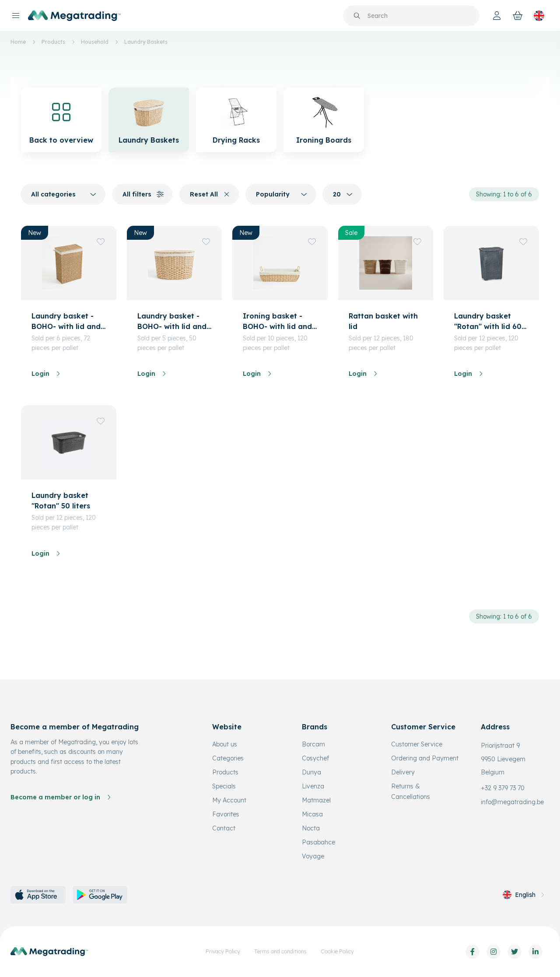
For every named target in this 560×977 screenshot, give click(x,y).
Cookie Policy (337, 951)
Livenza (313, 786)
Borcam (313, 744)
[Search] (357, 15)
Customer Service (416, 744)
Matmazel (316, 800)
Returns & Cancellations (410, 791)
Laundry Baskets (146, 42)
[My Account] (497, 15)
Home (18, 42)
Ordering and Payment (424, 758)
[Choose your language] (539, 15)
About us (224, 744)
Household (94, 42)
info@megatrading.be (512, 802)
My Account (229, 800)
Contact (223, 828)
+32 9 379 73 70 (503, 788)
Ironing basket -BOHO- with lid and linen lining (277, 322)
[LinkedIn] (535, 952)
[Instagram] (493, 952)
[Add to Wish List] (100, 241)
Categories (228, 758)
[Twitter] (515, 952)
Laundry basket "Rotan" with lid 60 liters (488, 322)
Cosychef (315, 758)
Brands (314, 726)
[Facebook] (473, 952)
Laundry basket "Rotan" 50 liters (61, 500)
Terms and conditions (280, 951)
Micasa (312, 814)
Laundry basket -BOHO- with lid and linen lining (66, 322)
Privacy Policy (223, 951)
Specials (224, 786)
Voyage (313, 856)
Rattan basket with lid (383, 321)
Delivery (403, 772)
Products (53, 42)
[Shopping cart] (518, 15)
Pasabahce (318, 842)
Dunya (311, 772)
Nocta (311, 828)
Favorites (225, 814)
